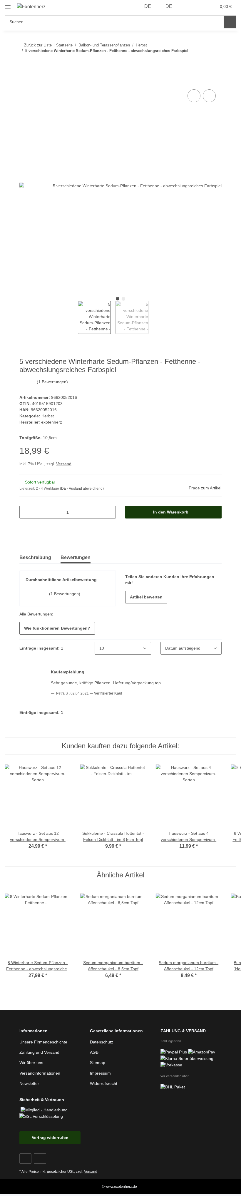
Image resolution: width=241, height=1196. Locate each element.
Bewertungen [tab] (76, 557)
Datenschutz (101, 1042)
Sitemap (97, 1062)
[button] (188, 6)
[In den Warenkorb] (24, 81)
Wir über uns (31, 1062)
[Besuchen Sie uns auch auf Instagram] (40, 1158)
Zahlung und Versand (39, 1052)
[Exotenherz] (31, 6)
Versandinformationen (39, 1073)
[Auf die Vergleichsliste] (194, 95)
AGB (94, 1052)
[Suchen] (230, 22)
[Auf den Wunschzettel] (209, 95)
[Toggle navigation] (8, 5)
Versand (63, 463)
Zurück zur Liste (38, 45)
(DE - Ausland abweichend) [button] (82, 488)
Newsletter (29, 1083)
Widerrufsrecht (103, 1083)
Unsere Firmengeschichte (43, 1042)
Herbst (47, 416)
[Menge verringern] (26, 512)
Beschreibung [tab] (35, 557)
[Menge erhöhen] (109, 512)
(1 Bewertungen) (52, 381)
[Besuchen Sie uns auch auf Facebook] (25, 1158)
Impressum (100, 1073)
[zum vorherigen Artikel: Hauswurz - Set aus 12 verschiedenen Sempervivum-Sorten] (202, 62)
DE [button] (147, 6)
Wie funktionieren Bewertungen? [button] (57, 628)
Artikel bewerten (146, 597)
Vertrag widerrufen (50, 1137)
